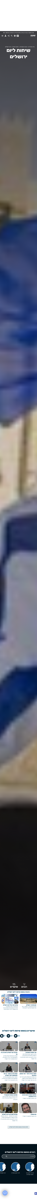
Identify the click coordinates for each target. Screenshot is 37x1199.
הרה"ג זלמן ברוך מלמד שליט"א (29, 1057)
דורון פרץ (15, 1099)
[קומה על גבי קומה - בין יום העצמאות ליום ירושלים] (9, 1072)
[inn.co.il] (18, 36)
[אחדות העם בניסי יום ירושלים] (9, 1113)
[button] (36, 1194)
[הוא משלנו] (28, 1111)
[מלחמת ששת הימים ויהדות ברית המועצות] (28, 1092)
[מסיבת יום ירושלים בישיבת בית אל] (9, 1051)
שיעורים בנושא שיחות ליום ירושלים (18, 1031)
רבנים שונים (14, 1059)
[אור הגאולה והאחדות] (28, 1051)
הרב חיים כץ (14, 1080)
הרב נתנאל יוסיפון (32, 1116)
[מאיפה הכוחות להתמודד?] (9, 1093)
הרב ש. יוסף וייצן (32, 1080)
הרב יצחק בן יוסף (32, 1098)
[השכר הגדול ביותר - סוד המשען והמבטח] (28, 1072)
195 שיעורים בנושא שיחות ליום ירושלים (18, 1127)
